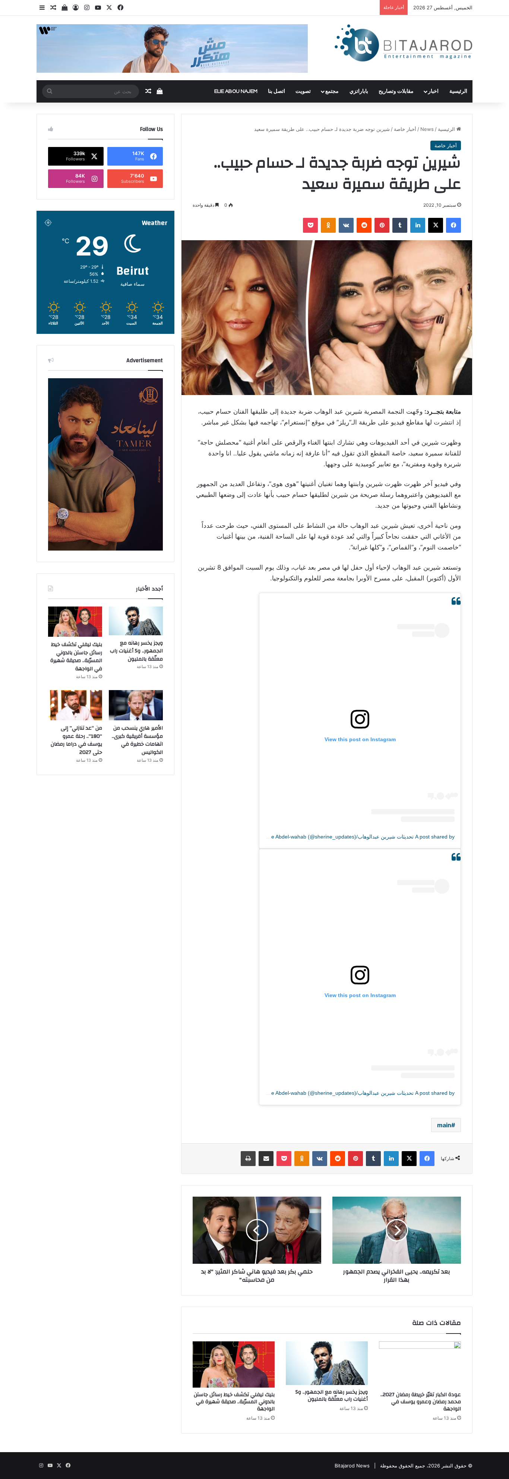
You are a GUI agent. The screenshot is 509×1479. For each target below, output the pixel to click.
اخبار (433, 91)
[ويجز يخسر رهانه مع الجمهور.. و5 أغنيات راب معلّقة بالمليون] (327, 1363)
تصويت (303, 91)
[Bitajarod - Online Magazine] (403, 44)
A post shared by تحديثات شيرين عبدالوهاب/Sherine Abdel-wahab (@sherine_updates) (355, 837)
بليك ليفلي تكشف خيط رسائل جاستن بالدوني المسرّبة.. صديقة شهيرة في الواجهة (234, 1402)
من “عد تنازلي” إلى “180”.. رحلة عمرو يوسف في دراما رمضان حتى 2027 (76, 740)
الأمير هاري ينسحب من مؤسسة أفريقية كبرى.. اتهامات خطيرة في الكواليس (137, 740)
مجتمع (332, 91)
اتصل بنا (276, 91)
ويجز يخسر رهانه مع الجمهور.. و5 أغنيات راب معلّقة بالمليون (331, 1395)
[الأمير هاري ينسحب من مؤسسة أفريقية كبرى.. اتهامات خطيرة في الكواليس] (136, 705)
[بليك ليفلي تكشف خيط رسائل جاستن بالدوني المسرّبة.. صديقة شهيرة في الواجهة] (234, 1364)
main (444, 1125)
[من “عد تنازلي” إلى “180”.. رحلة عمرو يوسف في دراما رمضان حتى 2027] (75, 705)
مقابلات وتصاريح (396, 91)
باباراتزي (359, 91)
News (427, 129)
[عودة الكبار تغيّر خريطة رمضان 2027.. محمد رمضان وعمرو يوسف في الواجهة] (420, 1364)
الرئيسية (458, 91)
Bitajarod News (352, 1466)
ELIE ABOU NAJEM (235, 91)
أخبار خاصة (405, 129)
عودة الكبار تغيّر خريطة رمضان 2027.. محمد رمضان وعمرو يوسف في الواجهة (420, 1402)
